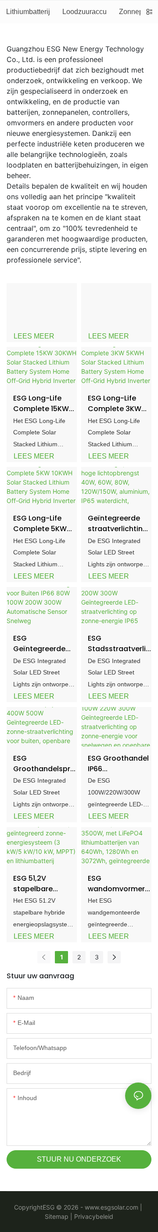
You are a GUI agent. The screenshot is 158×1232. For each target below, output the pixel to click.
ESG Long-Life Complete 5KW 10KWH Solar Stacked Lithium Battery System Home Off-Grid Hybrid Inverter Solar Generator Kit (41, 523)
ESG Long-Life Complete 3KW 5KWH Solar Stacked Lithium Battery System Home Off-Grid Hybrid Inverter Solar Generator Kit (116, 403)
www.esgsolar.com (111, 1207)
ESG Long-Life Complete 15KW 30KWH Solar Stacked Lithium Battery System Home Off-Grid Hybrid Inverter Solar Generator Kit (41, 403)
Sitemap (56, 1216)
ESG (48, 1207)
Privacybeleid (92, 1216)
